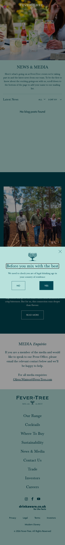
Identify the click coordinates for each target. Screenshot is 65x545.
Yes (46, 285)
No (18, 285)
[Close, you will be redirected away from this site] (60, 251)
